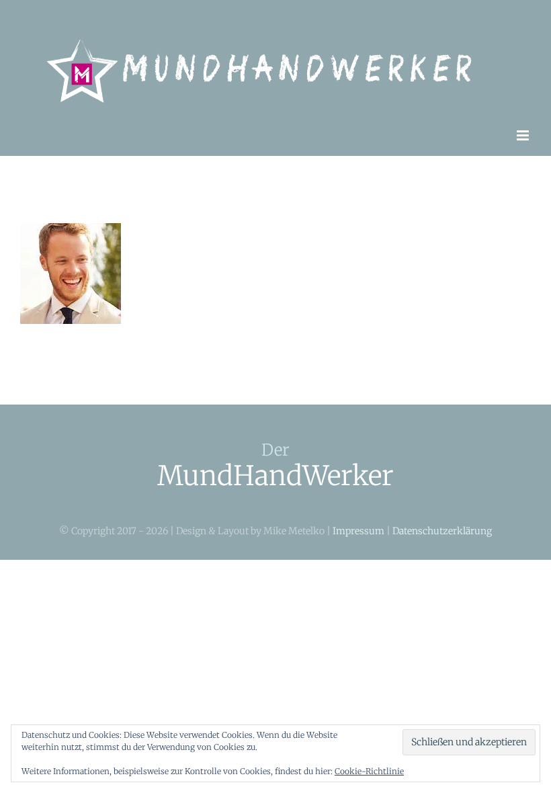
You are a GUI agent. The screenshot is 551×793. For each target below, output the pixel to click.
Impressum (358, 531)
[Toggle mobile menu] (524, 135)
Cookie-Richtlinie (369, 771)
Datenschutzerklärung (442, 531)
